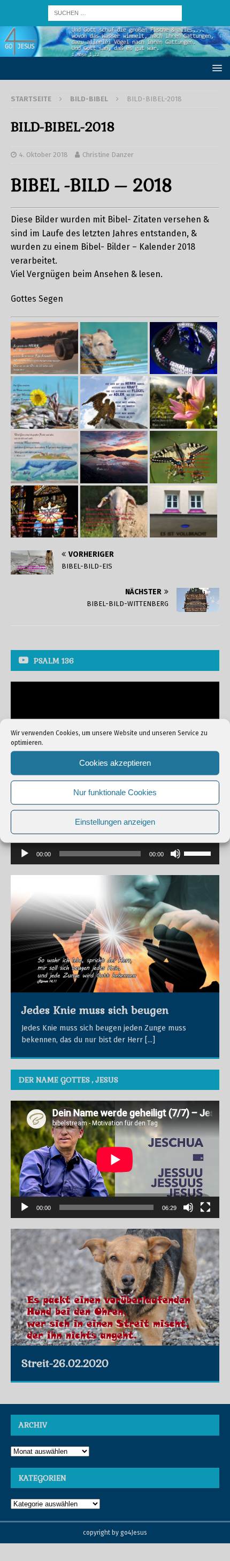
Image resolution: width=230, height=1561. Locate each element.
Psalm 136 (54, 661)
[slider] (199, 852)
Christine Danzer (108, 155)
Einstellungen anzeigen (115, 821)
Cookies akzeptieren (115, 762)
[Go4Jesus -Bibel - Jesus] (115, 50)
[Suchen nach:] (115, 12)
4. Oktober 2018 (43, 155)
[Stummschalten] (175, 853)
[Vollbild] (205, 1207)
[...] (150, 1039)
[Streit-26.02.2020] (115, 1287)
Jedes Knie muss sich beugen (94, 1010)
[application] (115, 853)
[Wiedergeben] (24, 853)
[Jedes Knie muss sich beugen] (115, 933)
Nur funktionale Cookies (115, 792)
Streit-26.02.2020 (65, 1363)
